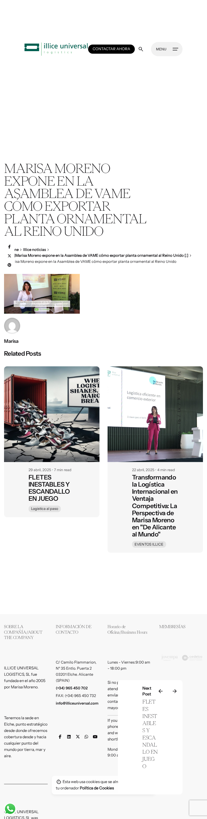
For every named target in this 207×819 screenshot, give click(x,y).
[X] (9, 256)
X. (179, 398)
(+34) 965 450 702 (72, 688)
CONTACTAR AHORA (111, 49)
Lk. (179, 409)
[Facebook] (9, 247)
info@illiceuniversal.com (77, 703)
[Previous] (160, 691)
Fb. (179, 421)
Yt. (179, 373)
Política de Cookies (97, 788)
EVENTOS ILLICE (149, 544)
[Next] (175, 691)
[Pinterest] (9, 265)
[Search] (141, 49)
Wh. (179, 386)
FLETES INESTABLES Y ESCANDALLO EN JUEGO (49, 487)
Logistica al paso (44, 508)
